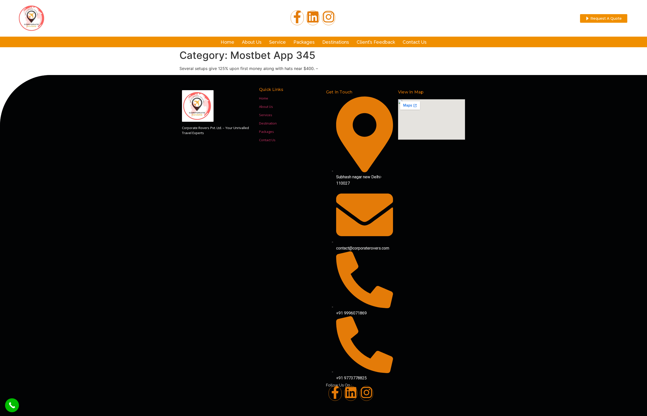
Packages (304, 42)
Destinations (335, 42)
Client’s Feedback (376, 42)
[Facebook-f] (297, 17)
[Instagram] (328, 17)
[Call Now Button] (12, 405)
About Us (252, 42)
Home (227, 42)
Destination (268, 123)
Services (265, 115)
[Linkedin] (350, 393)
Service (277, 42)
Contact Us (415, 42)
